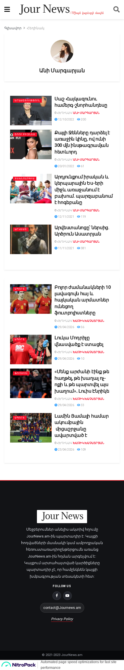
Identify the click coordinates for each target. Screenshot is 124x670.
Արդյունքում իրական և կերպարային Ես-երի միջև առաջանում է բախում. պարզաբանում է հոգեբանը (84, 189)
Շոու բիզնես (25, 134)
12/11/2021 (65, 216)
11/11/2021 (65, 248)
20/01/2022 (65, 166)
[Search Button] (116, 9)
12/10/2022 (65, 119)
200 (83, 119)
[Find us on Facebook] (56, 595)
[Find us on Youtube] (67, 595)
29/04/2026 (65, 327)
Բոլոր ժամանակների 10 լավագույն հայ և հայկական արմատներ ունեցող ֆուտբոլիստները (83, 300)
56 (82, 327)
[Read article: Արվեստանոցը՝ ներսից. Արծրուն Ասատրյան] (31, 239)
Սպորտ (20, 289)
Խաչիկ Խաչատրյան (88, 320)
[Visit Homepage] (61, 9)
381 (83, 248)
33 (82, 405)
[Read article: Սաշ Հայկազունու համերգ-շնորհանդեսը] (31, 110)
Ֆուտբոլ (21, 373)
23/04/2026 (65, 449)
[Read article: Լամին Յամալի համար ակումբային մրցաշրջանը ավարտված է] (31, 428)
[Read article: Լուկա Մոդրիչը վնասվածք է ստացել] (31, 349)
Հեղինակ (35, 28)
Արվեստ (21, 229)
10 (82, 358)
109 (83, 449)
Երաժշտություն (27, 100)
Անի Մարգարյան (86, 112)
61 (82, 166)
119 (83, 216)
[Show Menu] (7, 9)
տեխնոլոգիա (25, 178)
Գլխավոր (13, 28)
